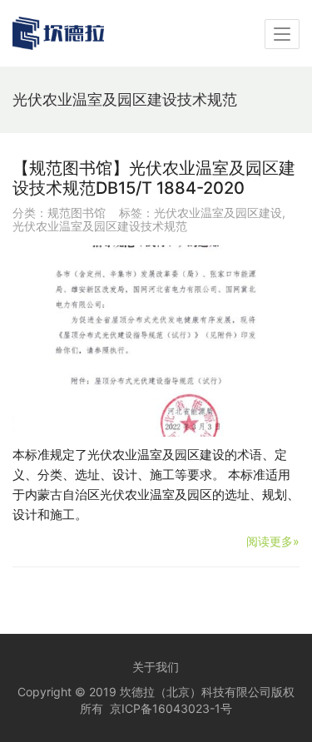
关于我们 (155, 667)
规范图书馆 (76, 212)
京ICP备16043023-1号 (171, 708)
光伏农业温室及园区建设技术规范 (99, 226)
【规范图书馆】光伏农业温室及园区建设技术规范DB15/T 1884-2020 (153, 178)
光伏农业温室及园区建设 (218, 212)
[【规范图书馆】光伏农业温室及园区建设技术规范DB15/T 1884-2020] (156, 341)
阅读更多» (273, 541)
